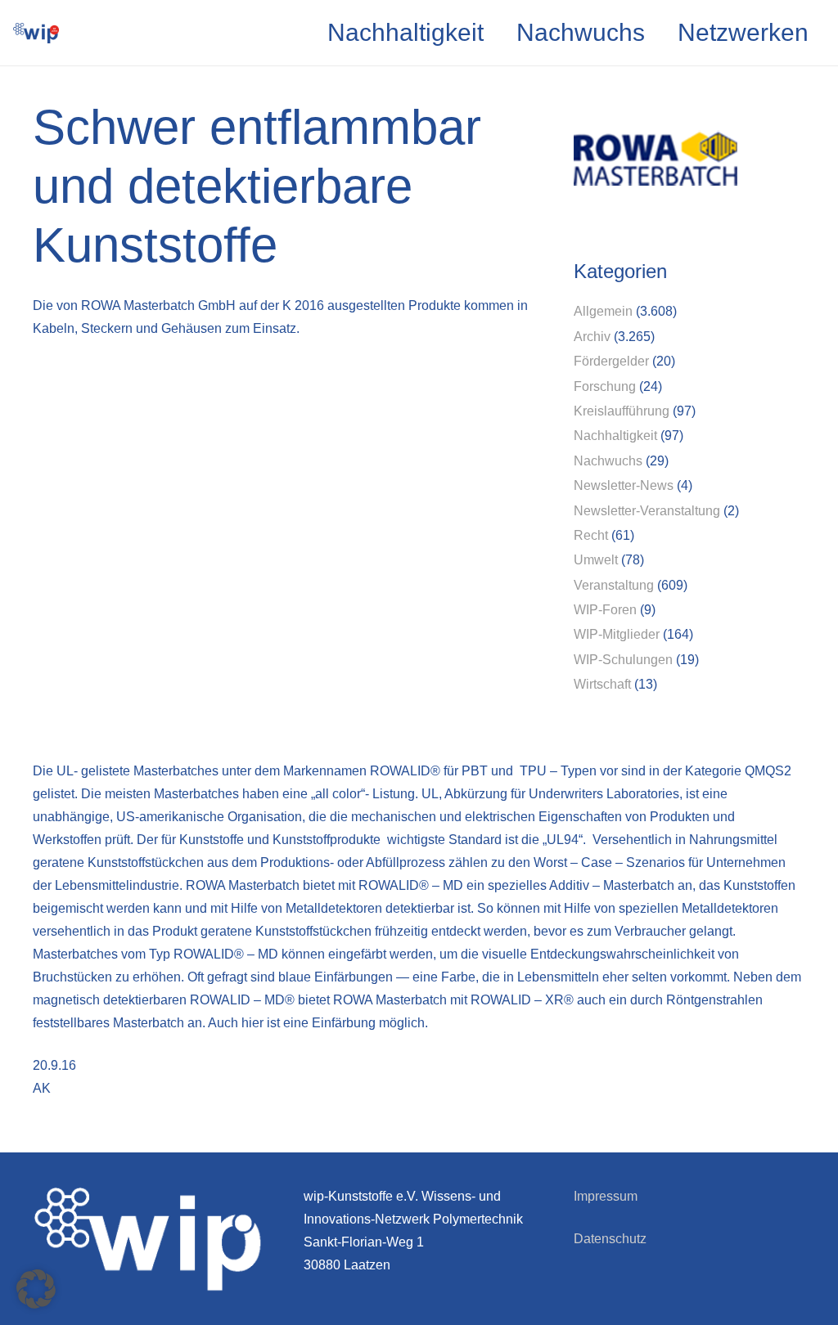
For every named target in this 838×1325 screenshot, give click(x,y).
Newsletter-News (624, 485)
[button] (36, 1289)
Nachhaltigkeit (615, 435)
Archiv (592, 337)
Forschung (605, 386)
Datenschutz (610, 1239)
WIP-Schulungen (623, 660)
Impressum (606, 1196)
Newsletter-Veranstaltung (647, 511)
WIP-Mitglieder (617, 634)
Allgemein (603, 311)
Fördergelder (611, 361)
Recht (591, 535)
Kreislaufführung (621, 411)
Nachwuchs (608, 461)
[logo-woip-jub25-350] (36, 33)
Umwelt (596, 560)
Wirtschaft (602, 684)
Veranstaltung (614, 585)
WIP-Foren (605, 610)
